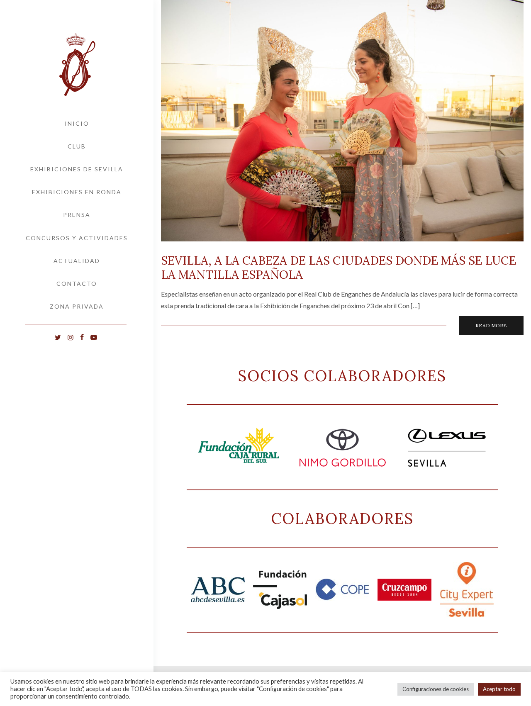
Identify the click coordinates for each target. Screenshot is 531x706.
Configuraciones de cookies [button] (435, 689)
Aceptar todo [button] (499, 689)
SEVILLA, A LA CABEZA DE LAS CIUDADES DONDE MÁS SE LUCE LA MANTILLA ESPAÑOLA (338, 267)
